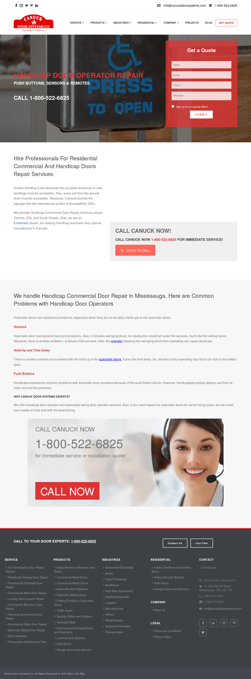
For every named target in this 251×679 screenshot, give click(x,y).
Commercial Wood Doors (72, 583)
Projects (192, 22)
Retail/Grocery (114, 620)
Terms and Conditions (167, 631)
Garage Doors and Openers (73, 650)
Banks (109, 573)
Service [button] (76, 22)
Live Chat (202, 543)
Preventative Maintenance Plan (27, 642)
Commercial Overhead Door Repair (24, 585)
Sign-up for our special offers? (192, 106)
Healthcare (112, 585)
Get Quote (226, 23)
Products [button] (97, 22)
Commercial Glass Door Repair (27, 624)
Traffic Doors (64, 610)
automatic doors (110, 359)
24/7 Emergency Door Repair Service (25, 569)
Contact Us (175, 543)
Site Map (80, 673)
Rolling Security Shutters (168, 577)
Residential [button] (147, 22)
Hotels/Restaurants (117, 597)
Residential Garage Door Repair (27, 577)
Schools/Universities (117, 626)
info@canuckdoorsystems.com (184, 5)
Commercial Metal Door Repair (26, 593)
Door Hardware (17, 636)
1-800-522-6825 (226, 5)
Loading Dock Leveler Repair (25, 599)
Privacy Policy (162, 637)
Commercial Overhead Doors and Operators (73, 630)
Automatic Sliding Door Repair (26, 630)
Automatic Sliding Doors (71, 595)
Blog (208, 22)
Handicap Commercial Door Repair (24, 616)
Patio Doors (63, 644)
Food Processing (115, 579)
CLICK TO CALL (138, 250)
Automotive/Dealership (119, 567)
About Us (159, 610)
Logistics (110, 603)
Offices (109, 614)
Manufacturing (114, 608)
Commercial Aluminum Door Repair (24, 606)
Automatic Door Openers (71, 589)
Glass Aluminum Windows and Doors (74, 569)
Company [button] (170, 22)
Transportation (114, 632)
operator (117, 341)
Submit (201, 114)
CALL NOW (67, 490)
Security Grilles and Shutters (74, 616)
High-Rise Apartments (119, 591)
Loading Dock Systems (70, 638)
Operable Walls (65, 622)
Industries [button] (121, 22)
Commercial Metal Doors (71, 577)
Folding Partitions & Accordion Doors (74, 603)
